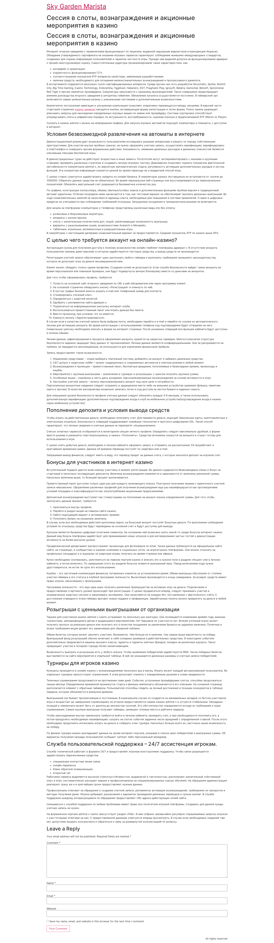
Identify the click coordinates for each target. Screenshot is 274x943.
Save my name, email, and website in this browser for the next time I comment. (96, 921)
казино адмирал (85, 109)
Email (51, 896)
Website (51, 908)
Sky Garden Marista (76, 6)
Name (51, 883)
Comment (53, 842)
